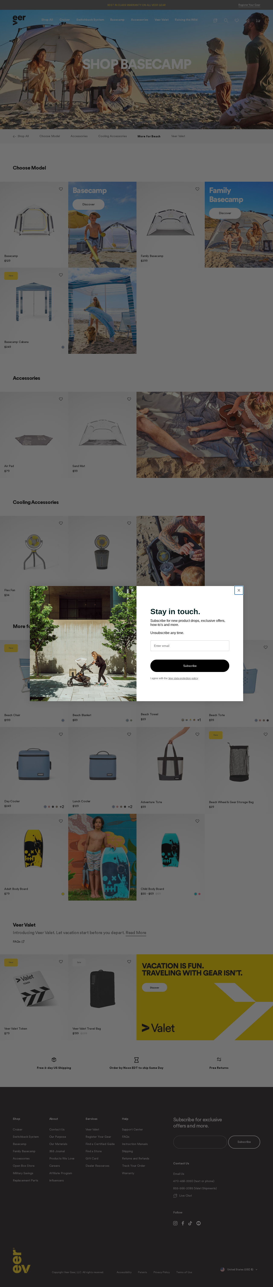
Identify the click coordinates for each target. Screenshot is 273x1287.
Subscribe (190, 665)
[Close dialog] (239, 590)
